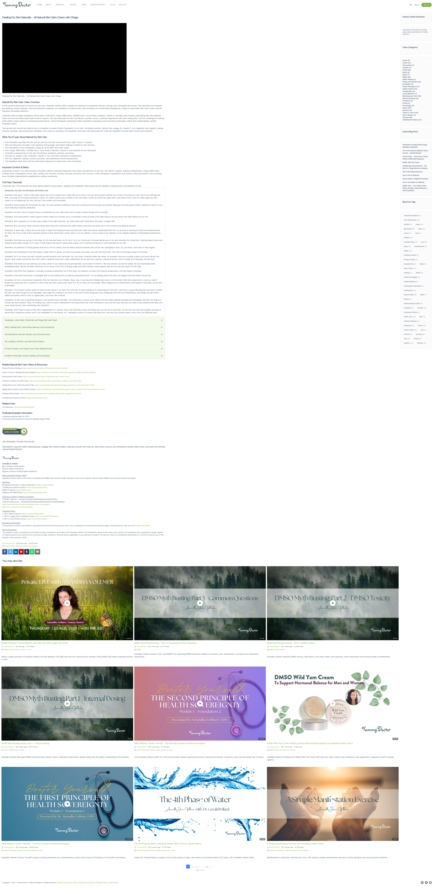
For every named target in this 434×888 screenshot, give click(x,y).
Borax (421, 229)
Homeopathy (410, 290)
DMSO (6, 649)
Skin (422, 317)
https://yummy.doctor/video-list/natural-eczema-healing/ (44, 368)
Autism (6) (406, 60)
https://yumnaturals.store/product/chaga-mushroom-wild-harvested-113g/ (64, 385)
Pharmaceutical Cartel (413, 303)
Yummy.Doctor (9, 543)
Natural (408, 299)
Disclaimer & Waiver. (142, 526)
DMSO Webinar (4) (409, 79)
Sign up (426, 5)
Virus (407, 339)
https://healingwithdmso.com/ (35, 493)
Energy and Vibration (276, 850)
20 (207, 867)
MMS (423, 295)
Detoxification (420, 246)
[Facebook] (4, 551)
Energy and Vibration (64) (411, 82)
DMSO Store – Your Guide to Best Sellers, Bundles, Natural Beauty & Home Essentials (414, 188)
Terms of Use (61, 882)
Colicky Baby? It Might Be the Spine (415, 179)
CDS (418, 233)
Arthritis (408, 224)
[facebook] (422, 882)
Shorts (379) (406, 108)
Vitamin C (408, 343)
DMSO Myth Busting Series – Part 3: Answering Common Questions (165, 643)
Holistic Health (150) (409, 89)
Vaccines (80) (407, 117)
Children (408, 238)
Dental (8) (406, 72)
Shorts (276, 750)
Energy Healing (410, 259)
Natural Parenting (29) (410, 98)
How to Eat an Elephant (410, 175)
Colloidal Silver (410, 242)
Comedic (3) (406, 67)
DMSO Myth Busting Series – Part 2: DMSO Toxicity (291, 643)
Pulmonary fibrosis (412, 312)
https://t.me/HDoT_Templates (46, 516)
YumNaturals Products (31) (412, 120)
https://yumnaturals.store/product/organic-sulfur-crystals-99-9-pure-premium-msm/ (70, 389)
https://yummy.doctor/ (45, 485)
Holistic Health (9, 546)
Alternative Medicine (412, 215)
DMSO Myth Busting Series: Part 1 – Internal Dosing (25, 743)
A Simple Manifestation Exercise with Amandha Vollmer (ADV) (295, 843)
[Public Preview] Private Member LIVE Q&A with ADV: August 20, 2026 (34, 643)
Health (419, 273)
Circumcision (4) (408, 65)
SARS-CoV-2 (410, 317)
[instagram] (426, 882)
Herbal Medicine (411, 281)
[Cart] (410, 5)
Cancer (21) (406, 63)
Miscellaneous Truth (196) (411, 96)
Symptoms (409, 325)
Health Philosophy (142, 750)
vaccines (420, 334)
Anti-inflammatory (411, 220)
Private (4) (406, 103)
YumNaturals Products (30, 546)
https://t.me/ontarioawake (37, 519)
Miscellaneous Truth (35, 850)
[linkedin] (430, 882)
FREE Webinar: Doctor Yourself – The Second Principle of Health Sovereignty (169, 743)
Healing (408, 273)
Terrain (421, 325)
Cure (424, 242)
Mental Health (410, 295)
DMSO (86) (406, 77)
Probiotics (409, 308)
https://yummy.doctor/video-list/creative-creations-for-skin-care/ (55, 381)
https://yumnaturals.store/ (37, 398)
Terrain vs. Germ (26, 649)
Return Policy (113, 882)
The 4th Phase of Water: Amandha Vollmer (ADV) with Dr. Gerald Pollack (167, 843)
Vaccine (408, 334)
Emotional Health (411, 255)
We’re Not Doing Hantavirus (412, 172)
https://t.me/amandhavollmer (32, 514)
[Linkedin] (15, 551)
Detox (6, 750)
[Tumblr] (26, 551)
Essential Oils (410, 264)
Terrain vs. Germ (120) (410, 113)
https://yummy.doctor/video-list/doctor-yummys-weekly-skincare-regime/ (66, 372)
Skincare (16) (407, 110)
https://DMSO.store (23, 490)
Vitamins (421, 343)
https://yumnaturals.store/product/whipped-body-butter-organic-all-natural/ (50, 394)
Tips (423, 330)
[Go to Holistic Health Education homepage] (17, 4)
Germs (423, 264)
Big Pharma (409, 229)
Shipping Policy (101, 882)
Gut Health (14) (407, 84)
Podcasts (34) (407, 101)
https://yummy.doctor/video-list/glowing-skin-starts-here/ (46, 377)
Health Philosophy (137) (411, 86)
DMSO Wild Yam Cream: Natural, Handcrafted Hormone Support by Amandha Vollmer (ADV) (310, 743)
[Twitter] (10, 551)
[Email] (37, 551)
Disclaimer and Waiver (87, 882)
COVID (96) (406, 70)
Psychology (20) (408, 105)
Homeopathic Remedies (413, 286)
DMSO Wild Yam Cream (411, 162)
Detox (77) (406, 75)
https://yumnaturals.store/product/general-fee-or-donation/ (26, 504)
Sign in (416, 5)
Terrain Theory (410, 330)
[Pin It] (21, 551)
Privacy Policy (72, 882)
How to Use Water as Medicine (413, 182)
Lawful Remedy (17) (409, 94)
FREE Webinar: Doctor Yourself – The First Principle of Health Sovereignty (35, 843)
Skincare (19, 546)
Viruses (417, 339)
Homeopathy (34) (408, 91)
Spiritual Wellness (411, 321)
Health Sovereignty (412, 277)
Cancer (408, 233)
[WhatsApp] (32, 551)
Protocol (421, 308)
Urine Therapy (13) (409, 115)
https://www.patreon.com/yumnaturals (17, 507)
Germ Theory (410, 268)
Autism (419, 224)
